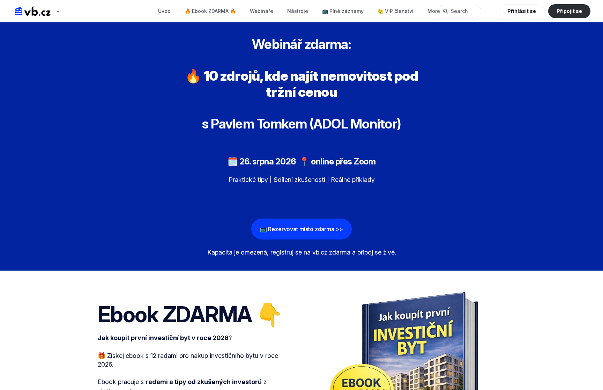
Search (459, 11)
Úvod (164, 11)
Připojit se (569, 11)
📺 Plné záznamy (343, 11)
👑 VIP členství (396, 11)
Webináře (261, 11)
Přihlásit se (521, 11)
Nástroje (297, 11)
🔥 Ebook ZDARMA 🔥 (210, 11)
